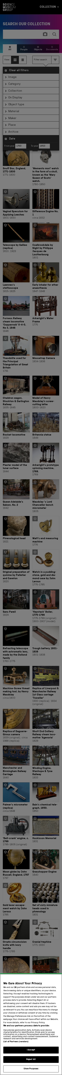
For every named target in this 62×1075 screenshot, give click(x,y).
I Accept (31, 1050)
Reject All (31, 1059)
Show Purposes (31, 1069)
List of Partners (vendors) (15, 1042)
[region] (31, 1024)
